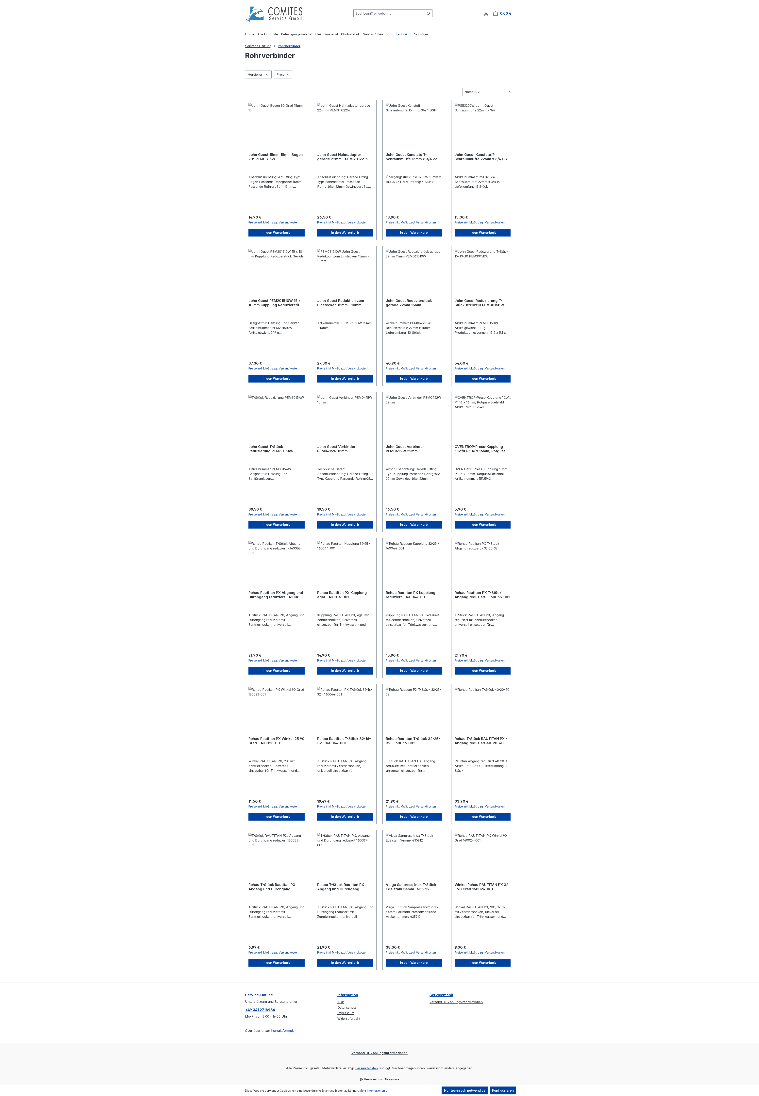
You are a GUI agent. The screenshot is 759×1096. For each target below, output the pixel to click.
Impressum (345, 1013)
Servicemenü (441, 995)
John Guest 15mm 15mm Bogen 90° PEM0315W (275, 157)
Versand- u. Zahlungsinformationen (456, 1002)
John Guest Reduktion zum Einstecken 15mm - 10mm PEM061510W (340, 303)
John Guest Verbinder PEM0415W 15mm (336, 449)
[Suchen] (427, 13)
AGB (340, 1002)
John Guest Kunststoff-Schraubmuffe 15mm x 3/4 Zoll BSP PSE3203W (412, 157)
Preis (281, 74)
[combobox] (388, 13)
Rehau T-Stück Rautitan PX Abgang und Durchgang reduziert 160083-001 (271, 887)
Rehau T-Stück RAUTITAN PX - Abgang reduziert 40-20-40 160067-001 (481, 741)
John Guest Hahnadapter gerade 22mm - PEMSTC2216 (342, 157)
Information (347, 995)
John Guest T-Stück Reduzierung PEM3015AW (271, 449)
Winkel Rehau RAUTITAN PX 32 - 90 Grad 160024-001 (481, 887)
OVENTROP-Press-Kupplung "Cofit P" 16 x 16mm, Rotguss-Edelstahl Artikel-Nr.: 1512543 (481, 449)
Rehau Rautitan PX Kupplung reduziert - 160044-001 (410, 595)
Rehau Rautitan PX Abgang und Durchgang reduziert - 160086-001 (275, 595)
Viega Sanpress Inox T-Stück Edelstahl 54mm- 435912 (411, 887)
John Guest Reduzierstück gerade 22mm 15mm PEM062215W (409, 303)
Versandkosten (366, 1068)
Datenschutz (346, 1007)
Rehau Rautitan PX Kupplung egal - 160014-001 (342, 595)
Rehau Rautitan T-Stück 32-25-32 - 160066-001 (413, 741)
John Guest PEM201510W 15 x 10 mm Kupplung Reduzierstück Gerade (275, 303)
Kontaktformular (283, 1031)
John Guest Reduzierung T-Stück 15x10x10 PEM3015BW (479, 303)
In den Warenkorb (276, 233)
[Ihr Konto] (486, 13)
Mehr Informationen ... (373, 1090)
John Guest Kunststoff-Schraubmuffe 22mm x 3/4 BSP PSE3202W (482, 157)
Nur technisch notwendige (464, 1090)
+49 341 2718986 (260, 1010)
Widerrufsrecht (348, 1019)
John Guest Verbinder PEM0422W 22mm (405, 449)
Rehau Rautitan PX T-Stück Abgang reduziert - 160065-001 (482, 595)
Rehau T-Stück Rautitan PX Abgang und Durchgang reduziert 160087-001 (340, 887)
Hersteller (255, 74)
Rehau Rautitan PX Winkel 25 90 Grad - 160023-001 (276, 741)
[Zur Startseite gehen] (274, 13)
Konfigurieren (503, 1090)
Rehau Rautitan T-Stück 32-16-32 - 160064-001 (344, 741)
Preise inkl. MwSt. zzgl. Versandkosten (273, 222)
